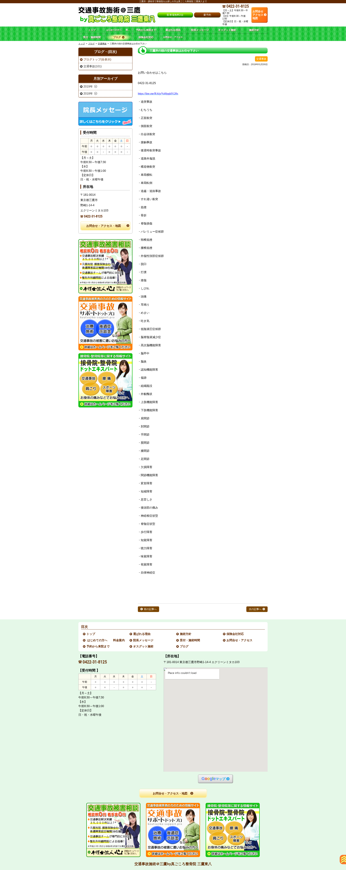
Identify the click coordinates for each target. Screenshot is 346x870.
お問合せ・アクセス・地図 (103, 225)
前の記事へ (150, 609)
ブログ (91, 43)
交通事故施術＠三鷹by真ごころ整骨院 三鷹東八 (173, 864)
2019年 (88, 86)
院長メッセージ (143, 640)
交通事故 (102, 43)
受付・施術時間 (190, 640)
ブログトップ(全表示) (97, 59)
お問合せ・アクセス (239, 640)
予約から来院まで (98, 646)
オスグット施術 (143, 646)
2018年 (88, 93)
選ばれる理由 (142, 633)
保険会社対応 (235, 633)
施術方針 (185, 633)
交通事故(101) (92, 66)
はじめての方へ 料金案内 (106, 640)
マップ (213, 778)
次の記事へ (255, 609)
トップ (92, 30)
